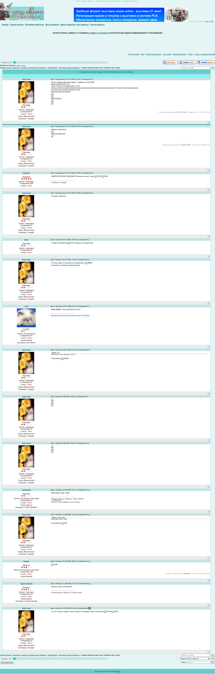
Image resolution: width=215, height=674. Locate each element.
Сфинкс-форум (16, 24)
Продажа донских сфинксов (69, 68)
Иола (26, 239)
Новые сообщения (153, 54)
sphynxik (26, 173)
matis (18, 65)
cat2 (26, 306)
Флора (23, 65)
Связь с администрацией (204, 54)
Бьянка (26, 561)
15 (90, 608)
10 (88, 443)
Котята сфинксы (97, 24)
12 (89, 514)
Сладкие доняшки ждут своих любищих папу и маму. (100, 68)
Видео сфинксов (67, 24)
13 (89, 561)
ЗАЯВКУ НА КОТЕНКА (98, 33)
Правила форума (179, 54)
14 (90, 583)
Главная (5, 24)
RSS (211, 21)
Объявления (52, 68)
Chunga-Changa (26, 583)
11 (89, 490)
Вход (207, 21)
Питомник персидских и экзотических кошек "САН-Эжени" (70, 315)
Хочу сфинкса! (82, 24)
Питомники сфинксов (34, 24)
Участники (167, 54)
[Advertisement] (107, 43)
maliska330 (26, 490)
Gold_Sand (26, 79)
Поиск (190, 54)
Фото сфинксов (52, 24)
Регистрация (134, 54)
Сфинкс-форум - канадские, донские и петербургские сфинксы (23, 68)
